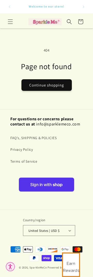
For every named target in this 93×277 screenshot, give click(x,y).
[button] (10, 21)
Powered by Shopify (61, 267)
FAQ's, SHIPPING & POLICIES (33, 138)
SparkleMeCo (38, 267)
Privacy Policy (21, 149)
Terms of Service (23, 161)
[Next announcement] (83, 6)
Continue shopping (46, 85)
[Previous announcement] (9, 6)
